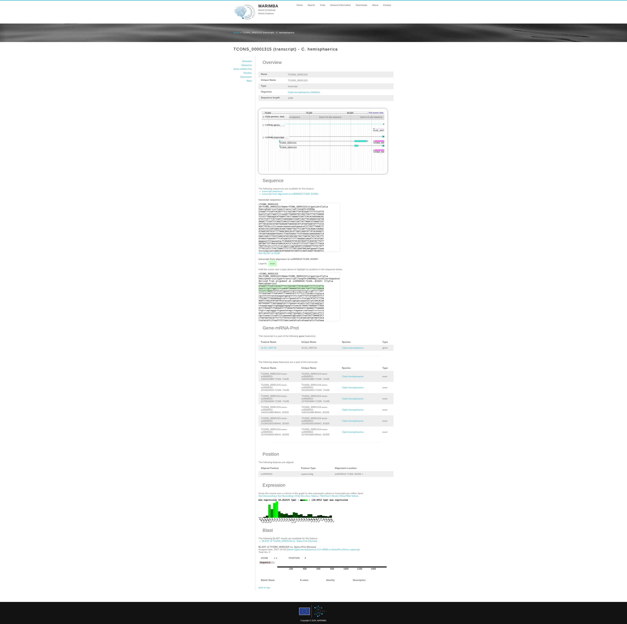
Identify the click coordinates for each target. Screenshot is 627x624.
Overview (247, 61)
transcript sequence (272, 191)
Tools (322, 5)
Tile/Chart (325, 496)
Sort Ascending (285, 496)
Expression (246, 77)
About (375, 5)
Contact (387, 5)
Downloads (361, 5)
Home (300, 5)
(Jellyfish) (304, 92)
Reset (335, 496)
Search (311, 5)
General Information (340, 5)
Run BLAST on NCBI (269, 253)
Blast (249, 80)
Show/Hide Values (349, 496)
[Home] (244, 19)
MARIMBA (268, 6)
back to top (264, 587)
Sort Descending (267, 496)
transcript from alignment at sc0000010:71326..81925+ (290, 194)
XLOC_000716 (268, 347)
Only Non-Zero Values (306, 496)
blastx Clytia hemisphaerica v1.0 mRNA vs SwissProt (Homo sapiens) (323, 549)
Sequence (246, 65)
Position (248, 73)
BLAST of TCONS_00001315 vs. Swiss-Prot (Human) (289, 541)
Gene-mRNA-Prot (242, 69)
